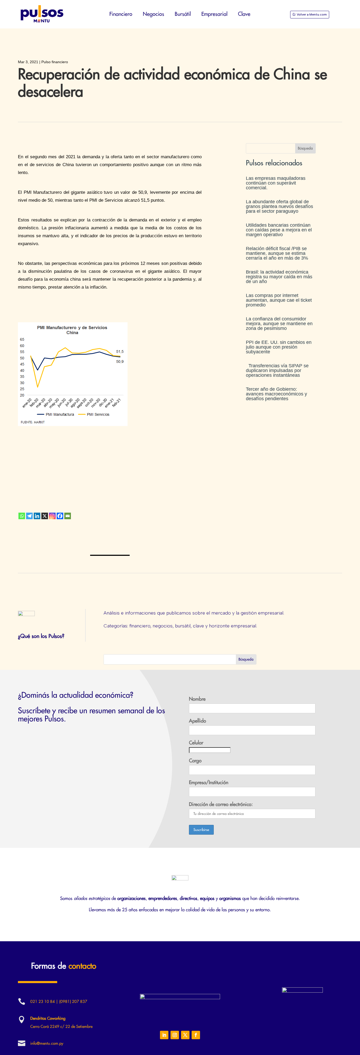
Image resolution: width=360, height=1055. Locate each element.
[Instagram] (52, 516)
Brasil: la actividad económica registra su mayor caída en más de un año (279, 276)
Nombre (197, 699)
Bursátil (183, 14)
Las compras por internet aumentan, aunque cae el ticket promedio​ (279, 300)
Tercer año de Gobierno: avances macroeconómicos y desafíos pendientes (276, 394)
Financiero (120, 14)
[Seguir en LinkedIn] (164, 1035)
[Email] (67, 516)
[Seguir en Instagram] (175, 1035)
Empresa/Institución (208, 782)
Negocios (153, 14)
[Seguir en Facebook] (196, 1035)
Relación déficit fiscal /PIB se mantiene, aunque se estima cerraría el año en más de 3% (277, 253)
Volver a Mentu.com (312, 14)
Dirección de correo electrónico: (221, 804)
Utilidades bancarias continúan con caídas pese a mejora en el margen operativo (279, 229)
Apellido (197, 721)
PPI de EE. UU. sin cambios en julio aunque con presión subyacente (279, 347)
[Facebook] (60, 516)
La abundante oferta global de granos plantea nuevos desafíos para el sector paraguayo (279, 206)
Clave (244, 14)
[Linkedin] (37, 516)
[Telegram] (29, 516)
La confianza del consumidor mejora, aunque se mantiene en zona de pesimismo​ (279, 323)
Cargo (195, 760)
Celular (196, 742)
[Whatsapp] (21, 516)
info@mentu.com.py (46, 1044)
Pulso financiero (54, 62)
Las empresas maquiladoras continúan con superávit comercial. (275, 183)
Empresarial (214, 14)
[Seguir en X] (185, 1035)
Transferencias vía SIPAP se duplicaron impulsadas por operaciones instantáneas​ (277, 370)
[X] (44, 516)
